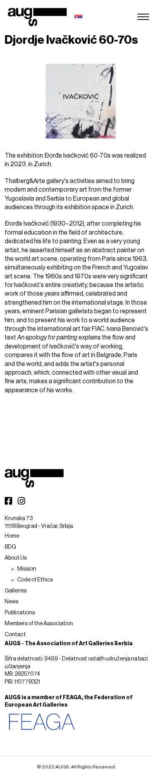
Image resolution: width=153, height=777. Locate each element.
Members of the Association (39, 623)
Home (12, 536)
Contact (15, 634)
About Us (16, 558)
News (11, 602)
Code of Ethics (35, 580)
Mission (26, 569)
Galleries (16, 591)
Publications (20, 612)
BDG (10, 547)
